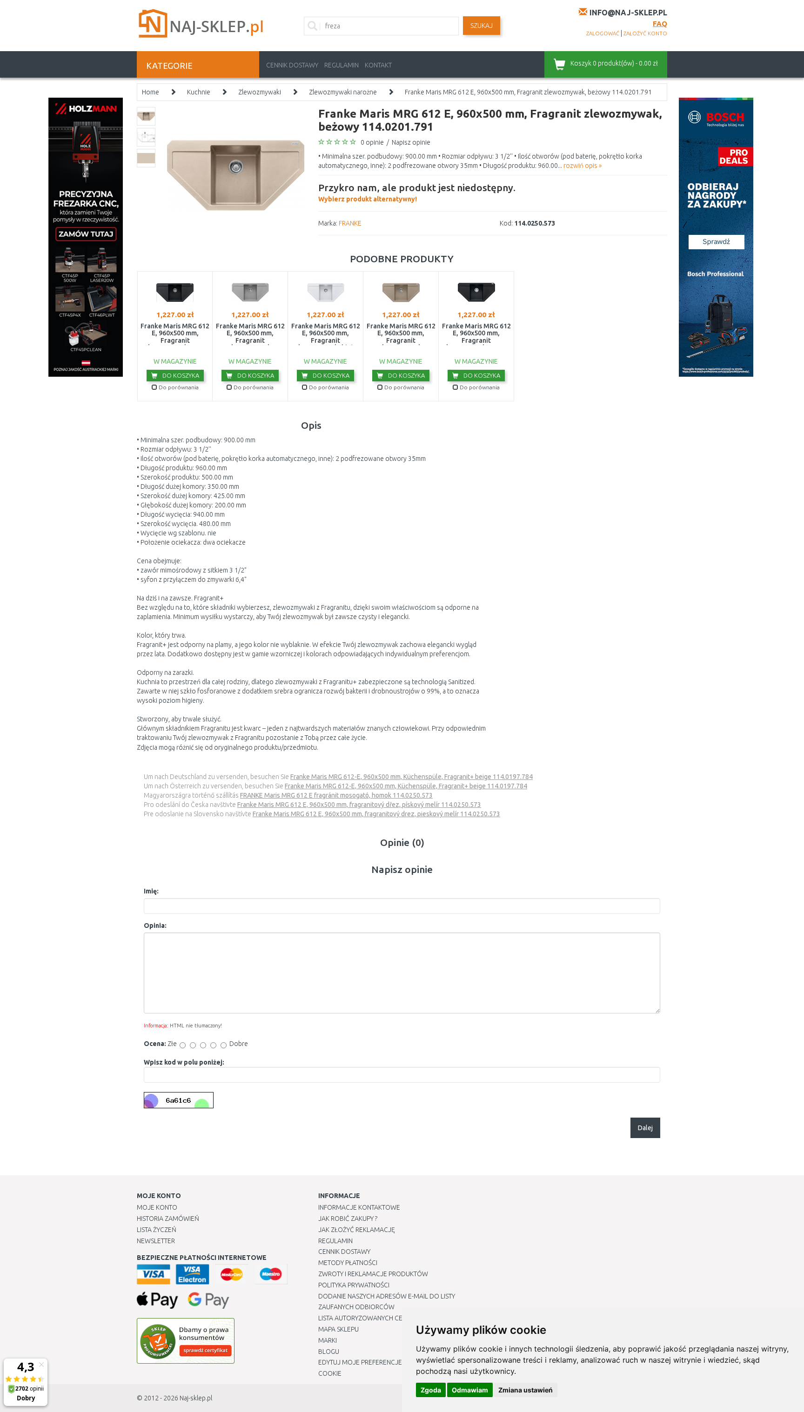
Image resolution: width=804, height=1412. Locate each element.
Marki (327, 1340)
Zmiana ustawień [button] (525, 1390)
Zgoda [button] (431, 1390)
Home (150, 92)
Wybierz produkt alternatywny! (417, 192)
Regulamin (341, 65)
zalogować (602, 33)
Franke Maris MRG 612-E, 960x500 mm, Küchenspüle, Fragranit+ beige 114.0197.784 (411, 776)
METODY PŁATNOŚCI (347, 1262)
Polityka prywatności (353, 1285)
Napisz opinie (411, 142)
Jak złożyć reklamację (356, 1229)
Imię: (151, 891)
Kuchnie (198, 92)
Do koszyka (180, 375)
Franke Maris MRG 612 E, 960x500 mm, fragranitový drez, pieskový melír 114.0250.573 (376, 814)
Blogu (328, 1351)
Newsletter (156, 1241)
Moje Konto (157, 1207)
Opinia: (155, 925)
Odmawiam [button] (470, 1390)
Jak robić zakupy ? (347, 1218)
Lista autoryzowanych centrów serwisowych (394, 1318)
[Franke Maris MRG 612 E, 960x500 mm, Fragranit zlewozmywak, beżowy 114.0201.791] (235, 175)
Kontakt (378, 65)
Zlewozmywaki (259, 92)
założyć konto (645, 33)
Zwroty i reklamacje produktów (373, 1274)
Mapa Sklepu (338, 1329)
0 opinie (372, 142)
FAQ (660, 23)
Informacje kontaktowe (359, 1207)
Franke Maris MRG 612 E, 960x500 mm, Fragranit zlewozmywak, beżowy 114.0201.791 (528, 92)
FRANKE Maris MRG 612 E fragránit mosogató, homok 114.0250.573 (336, 795)
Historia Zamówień (168, 1218)
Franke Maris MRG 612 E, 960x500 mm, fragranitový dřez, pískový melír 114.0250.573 (359, 804)
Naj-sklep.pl (196, 1398)
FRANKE (350, 223)
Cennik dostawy (292, 65)
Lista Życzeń (156, 1229)
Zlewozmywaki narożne (343, 92)
